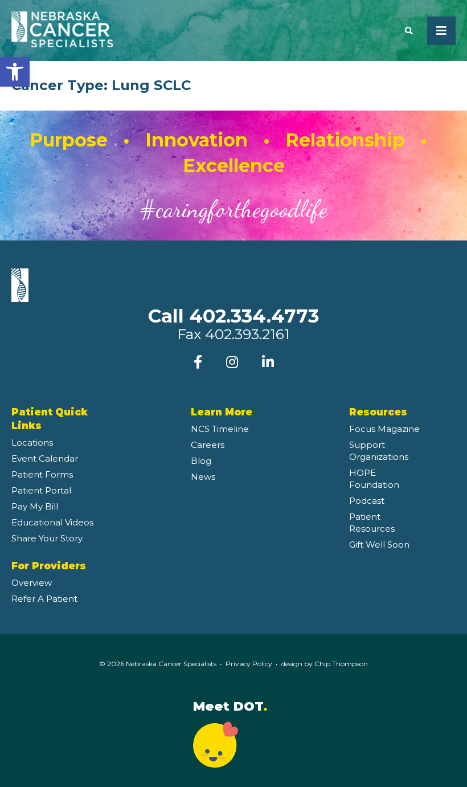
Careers (207, 444)
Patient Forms (42, 474)
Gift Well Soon (379, 544)
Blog (201, 460)
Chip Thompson (341, 663)
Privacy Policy (249, 663)
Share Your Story (47, 538)
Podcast (366, 500)
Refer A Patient (44, 598)
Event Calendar (44, 458)
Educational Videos (52, 522)
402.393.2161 (247, 333)
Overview (31, 582)
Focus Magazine (384, 428)
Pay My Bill (34, 506)
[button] (15, 72)
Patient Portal (41, 490)
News (203, 476)
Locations (32, 442)
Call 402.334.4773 (233, 315)
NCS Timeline (220, 428)
